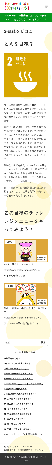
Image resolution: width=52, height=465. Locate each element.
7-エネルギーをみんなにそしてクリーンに (23, 383)
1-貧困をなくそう (12, 358)
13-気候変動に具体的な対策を (18, 413)
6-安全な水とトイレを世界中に (18, 378)
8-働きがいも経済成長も (15, 388)
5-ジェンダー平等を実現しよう (18, 373)
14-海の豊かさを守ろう (15, 418)
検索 (43, 342)
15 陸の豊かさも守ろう (15, 424)
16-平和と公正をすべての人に (18, 429)
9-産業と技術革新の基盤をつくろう (20, 393)
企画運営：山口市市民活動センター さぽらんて (24, 449)
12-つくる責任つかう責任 (16, 408)
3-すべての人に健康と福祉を (17, 363)
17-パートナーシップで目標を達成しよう (23, 434)
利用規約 (8, 446)
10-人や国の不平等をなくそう (18, 398)
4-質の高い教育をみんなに (16, 368)
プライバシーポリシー (22, 446)
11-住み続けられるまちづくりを (19, 403)
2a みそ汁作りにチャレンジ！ (19, 264)
